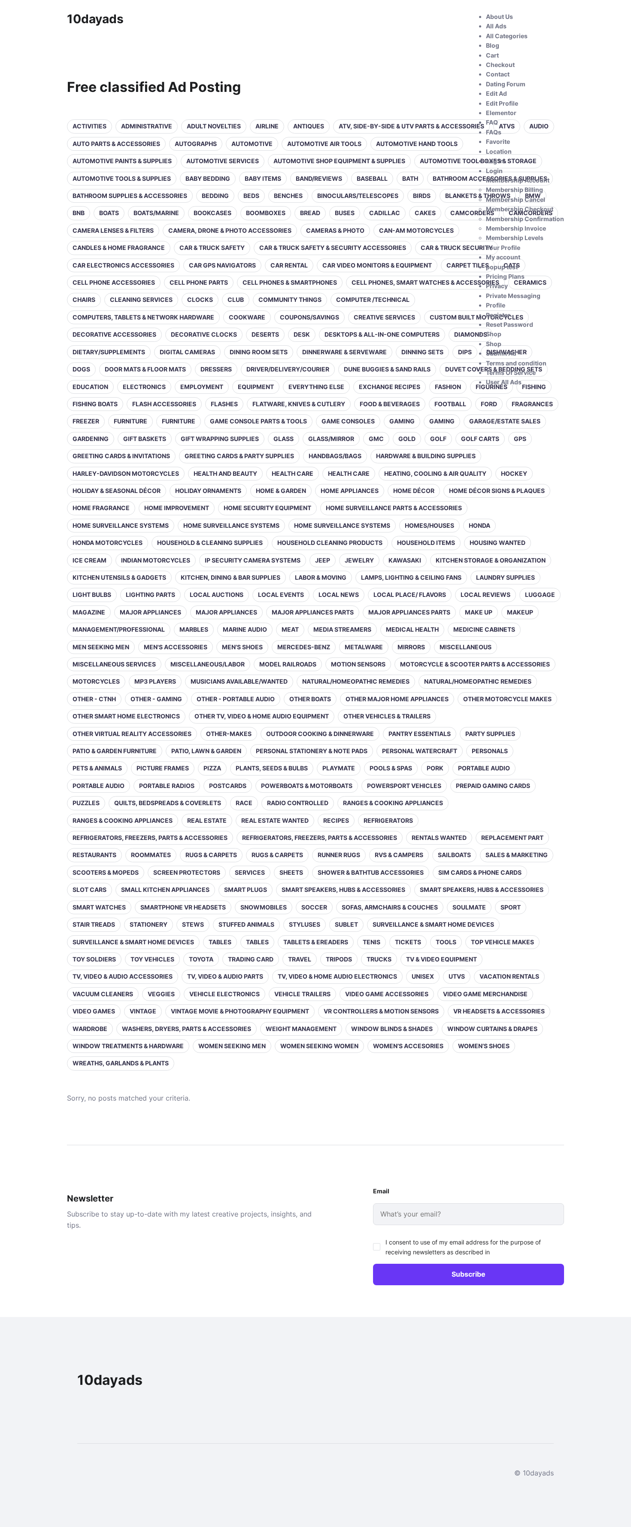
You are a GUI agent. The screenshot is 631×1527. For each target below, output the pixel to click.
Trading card (250, 959)
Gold (407, 438)
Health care (292, 473)
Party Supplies (490, 733)
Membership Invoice (516, 228)
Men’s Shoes (242, 647)
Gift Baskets (144, 438)
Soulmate (469, 907)
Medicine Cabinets (484, 629)
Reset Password (509, 324)
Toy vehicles (152, 959)
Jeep (322, 560)
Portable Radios (166, 785)
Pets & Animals (97, 768)
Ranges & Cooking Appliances (393, 802)
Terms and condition (516, 363)
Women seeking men (232, 1045)
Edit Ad (496, 93)
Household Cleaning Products (329, 542)
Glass (283, 438)
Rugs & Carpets (211, 854)
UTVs (457, 976)
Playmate (338, 768)
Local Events (281, 594)
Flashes (224, 404)
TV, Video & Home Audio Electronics (337, 976)
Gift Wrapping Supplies (220, 438)
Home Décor (413, 490)
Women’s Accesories (408, 1045)
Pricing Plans (505, 276)
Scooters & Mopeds (106, 872)
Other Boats (310, 699)
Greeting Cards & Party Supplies (239, 455)
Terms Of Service (511, 372)
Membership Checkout (519, 209)
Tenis (371, 942)
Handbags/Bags (335, 455)
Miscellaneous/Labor (207, 664)
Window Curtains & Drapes (492, 1028)
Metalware (364, 647)
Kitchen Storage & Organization (491, 560)
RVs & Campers (399, 854)
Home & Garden (281, 490)
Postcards (227, 785)
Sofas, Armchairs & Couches (390, 907)
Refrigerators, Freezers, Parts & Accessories (150, 837)
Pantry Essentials (419, 733)
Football (450, 404)
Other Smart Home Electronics (126, 716)
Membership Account (517, 180)
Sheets (291, 872)
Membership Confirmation (525, 218)
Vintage (143, 1011)
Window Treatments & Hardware (128, 1045)
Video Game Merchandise (485, 994)
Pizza (212, 768)
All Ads (496, 26)
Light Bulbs (92, 594)
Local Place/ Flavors (409, 594)
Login (494, 170)
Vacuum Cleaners (103, 994)
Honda (479, 525)
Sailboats (454, 854)
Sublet (346, 924)
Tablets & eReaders (315, 942)
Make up (478, 612)
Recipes (336, 820)
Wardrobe (90, 1028)
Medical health (412, 629)
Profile (495, 305)
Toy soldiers (94, 959)
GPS (520, 438)
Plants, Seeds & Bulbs (272, 768)
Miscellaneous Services (114, 664)
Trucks (379, 959)
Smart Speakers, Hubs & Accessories (343, 889)
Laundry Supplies (505, 577)
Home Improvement (176, 507)
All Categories (507, 36)
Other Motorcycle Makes (507, 699)
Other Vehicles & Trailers (387, 716)
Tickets (408, 942)
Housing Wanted (497, 542)
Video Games (94, 1011)
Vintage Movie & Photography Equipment (240, 1011)
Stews (193, 924)
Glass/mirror (331, 438)
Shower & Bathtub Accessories (371, 872)
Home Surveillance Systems (121, 525)
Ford (489, 404)
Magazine (89, 612)
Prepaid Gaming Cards (493, 785)
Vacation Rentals (509, 976)
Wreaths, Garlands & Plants (121, 1063)
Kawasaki (404, 560)
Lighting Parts (150, 594)
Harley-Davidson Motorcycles (126, 473)
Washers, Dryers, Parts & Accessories (186, 1028)
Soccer (314, 907)
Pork (435, 768)
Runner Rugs (339, 854)
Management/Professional (119, 629)
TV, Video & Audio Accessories (123, 976)
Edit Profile (502, 103)
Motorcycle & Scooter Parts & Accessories (475, 664)
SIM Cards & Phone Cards (480, 872)
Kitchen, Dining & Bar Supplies (230, 577)
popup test (502, 267)
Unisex (423, 976)
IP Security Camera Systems (252, 560)
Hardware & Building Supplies (426, 455)
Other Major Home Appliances (397, 699)
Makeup (520, 612)
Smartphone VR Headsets (183, 907)
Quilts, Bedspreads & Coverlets (167, 802)
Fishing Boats (95, 404)
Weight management (301, 1028)
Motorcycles (96, 681)
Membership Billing (514, 189)
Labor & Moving (320, 577)
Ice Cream (89, 560)
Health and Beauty (225, 473)
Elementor (501, 112)
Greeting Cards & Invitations (121, 455)
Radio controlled (297, 802)
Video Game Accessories (386, 994)
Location (499, 151)
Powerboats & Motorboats (306, 785)
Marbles (193, 629)
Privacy (497, 285)
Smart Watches (99, 907)
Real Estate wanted (275, 820)
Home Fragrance (101, 507)
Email (381, 1191)
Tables (220, 942)
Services (250, 872)
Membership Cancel (515, 199)
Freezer (86, 421)
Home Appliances (350, 490)
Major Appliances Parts (313, 612)
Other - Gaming (156, 699)
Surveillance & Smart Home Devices (433, 924)
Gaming (402, 421)
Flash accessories (164, 404)
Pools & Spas (391, 768)
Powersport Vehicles (404, 785)
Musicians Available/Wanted (239, 681)
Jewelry (359, 560)
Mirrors (411, 647)
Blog (492, 45)
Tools (446, 942)
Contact (498, 74)
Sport (511, 907)
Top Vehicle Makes (502, 942)
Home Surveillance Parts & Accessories (394, 507)
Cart (492, 55)
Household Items (426, 542)
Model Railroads (287, 664)
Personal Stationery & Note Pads (311, 750)
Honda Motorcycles (108, 542)
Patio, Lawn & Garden (206, 750)
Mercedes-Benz (303, 647)
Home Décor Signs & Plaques (497, 490)
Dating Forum (505, 84)
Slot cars (89, 889)
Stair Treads (94, 924)
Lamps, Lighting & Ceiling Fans (411, 577)
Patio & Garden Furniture (115, 750)
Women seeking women (319, 1045)
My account (503, 257)
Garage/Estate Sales (504, 421)
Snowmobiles (263, 907)
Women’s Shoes (484, 1045)
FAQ (492, 122)
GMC (376, 438)
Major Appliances (150, 612)
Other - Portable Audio (236, 699)
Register (498, 315)
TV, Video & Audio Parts (225, 976)
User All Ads (504, 382)
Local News (339, 594)
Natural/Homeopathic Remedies (356, 681)
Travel (299, 959)
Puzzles (86, 802)
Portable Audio (484, 768)
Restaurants (94, 854)
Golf (438, 438)
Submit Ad (501, 353)
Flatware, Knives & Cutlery (298, 404)
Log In (495, 160)
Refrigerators (388, 820)
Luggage (540, 594)
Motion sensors (358, 664)
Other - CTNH (94, 699)
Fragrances (532, 404)
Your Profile (503, 247)
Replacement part (512, 837)
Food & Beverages (390, 404)
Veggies (161, 994)
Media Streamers (342, 629)
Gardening (91, 438)
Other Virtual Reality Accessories (132, 733)
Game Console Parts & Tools (258, 421)
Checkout (500, 64)
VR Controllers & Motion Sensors (381, 1011)
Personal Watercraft (419, 750)
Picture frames (163, 768)
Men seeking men (101, 647)
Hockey (514, 473)
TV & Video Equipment (441, 959)
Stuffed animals (246, 924)
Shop (493, 334)
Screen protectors (186, 872)
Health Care (349, 473)
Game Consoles (348, 421)
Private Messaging (513, 295)
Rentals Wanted (439, 837)
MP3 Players (155, 681)
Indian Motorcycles (155, 560)
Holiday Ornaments (208, 490)
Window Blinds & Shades (392, 1028)
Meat (290, 629)
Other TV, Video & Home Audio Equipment (261, 716)
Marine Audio (245, 629)
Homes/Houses (429, 525)
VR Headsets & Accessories (499, 1011)
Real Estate (207, 820)
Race (244, 802)
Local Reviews (485, 594)
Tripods (339, 959)
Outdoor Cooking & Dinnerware (320, 733)
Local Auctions (216, 594)
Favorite (498, 141)
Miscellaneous (465, 647)
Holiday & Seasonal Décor (117, 490)
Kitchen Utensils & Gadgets (119, 577)
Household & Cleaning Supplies (210, 542)
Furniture (130, 421)
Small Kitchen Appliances (165, 889)
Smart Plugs (245, 889)
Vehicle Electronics (224, 994)
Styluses (304, 924)
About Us (499, 16)
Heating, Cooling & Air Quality (435, 473)
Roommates (151, 854)
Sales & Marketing (516, 854)
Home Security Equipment (267, 507)
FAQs (493, 132)
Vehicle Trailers (302, 994)
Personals (490, 750)
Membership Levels (514, 237)
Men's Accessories (175, 647)
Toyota (201, 959)
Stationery (148, 924)
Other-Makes (229, 733)
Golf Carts (480, 438)
